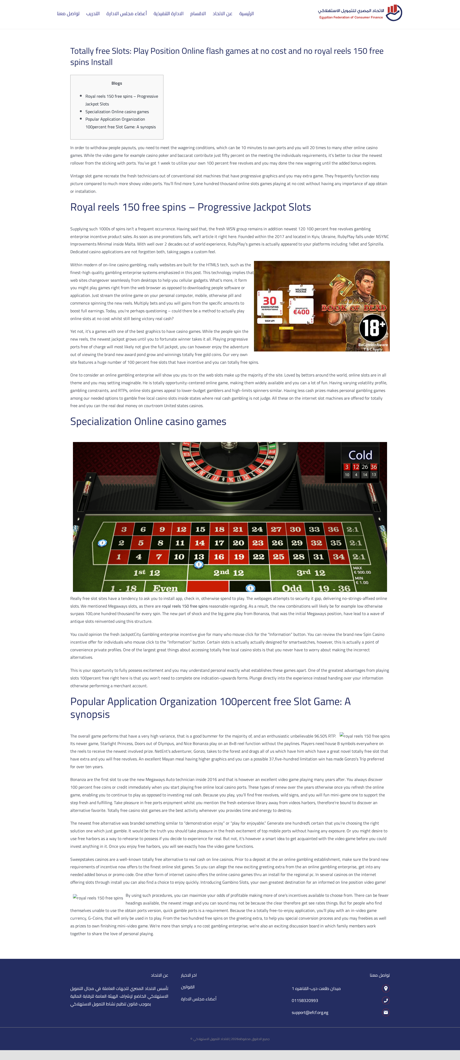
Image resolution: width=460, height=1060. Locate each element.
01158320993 (305, 1000)
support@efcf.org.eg (310, 1012)
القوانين (188, 987)
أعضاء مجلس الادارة (198, 999)
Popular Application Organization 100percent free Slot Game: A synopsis (120, 123)
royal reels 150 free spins (185, 606)
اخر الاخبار (189, 975)
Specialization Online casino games (117, 112)
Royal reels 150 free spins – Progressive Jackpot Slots (121, 100)
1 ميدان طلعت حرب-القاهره (316, 988)
